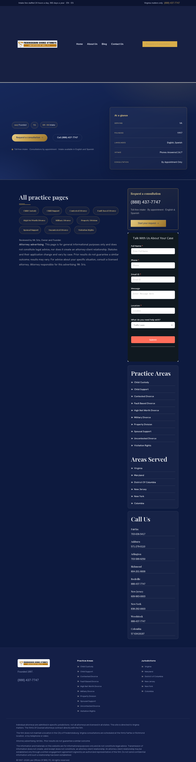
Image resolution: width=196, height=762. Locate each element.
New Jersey (137, 591)
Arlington (136, 554)
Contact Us (117, 44)
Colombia (136, 628)
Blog (104, 44)
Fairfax (134, 529)
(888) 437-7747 (172, 3)
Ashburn (135, 541)
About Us (92, 44)
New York (136, 603)
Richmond (136, 566)
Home (79, 44)
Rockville (135, 579)
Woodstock (137, 616)
